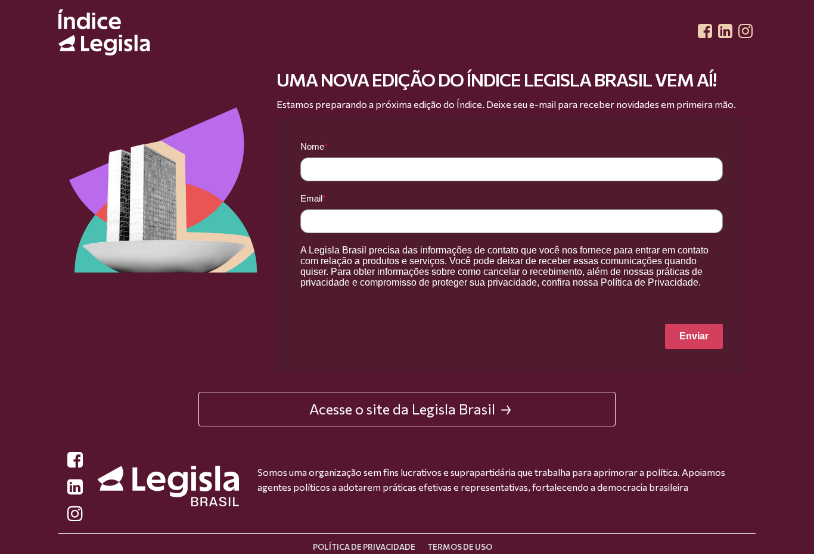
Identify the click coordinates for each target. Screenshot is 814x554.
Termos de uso (459, 547)
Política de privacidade (364, 547)
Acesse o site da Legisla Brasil (402, 408)
